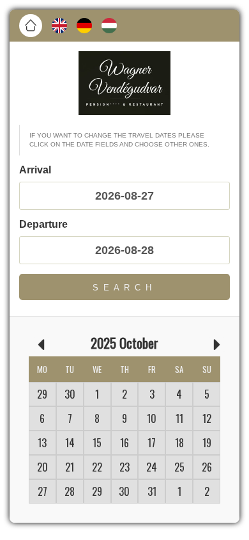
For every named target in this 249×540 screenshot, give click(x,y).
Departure (43, 224)
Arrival (35, 170)
